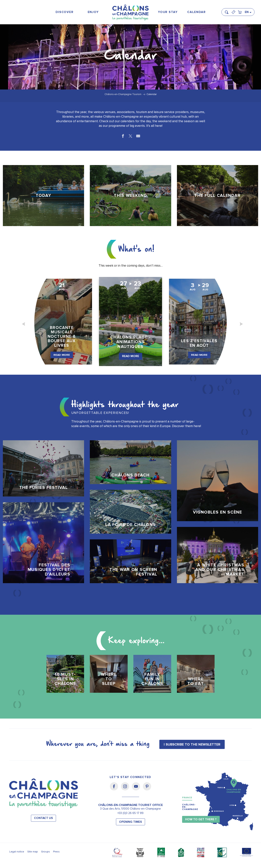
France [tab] (187, 797)
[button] (228, 10)
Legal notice (16, 851)
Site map (32, 851)
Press (56, 851)
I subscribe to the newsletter (192, 744)
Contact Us (43, 818)
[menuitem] (64, 12)
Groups (45, 851)
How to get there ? (200, 819)
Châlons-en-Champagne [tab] (190, 807)
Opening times (130, 822)
